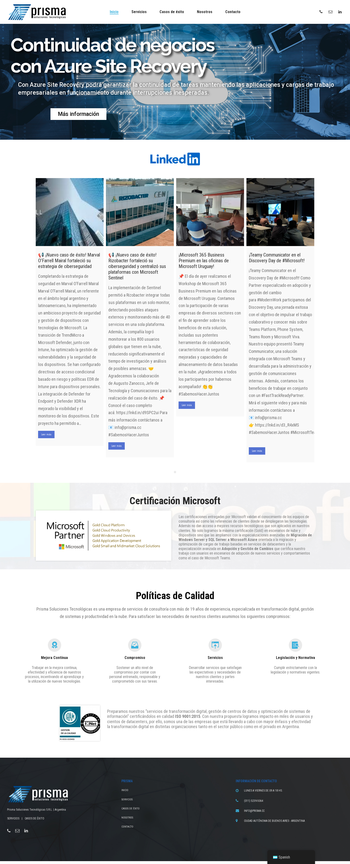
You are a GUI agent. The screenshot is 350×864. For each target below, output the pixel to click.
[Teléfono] (8, 830)
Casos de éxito (130, 808)
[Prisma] (37, 12)
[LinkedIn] (26, 830)
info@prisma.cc (254, 811)
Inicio (124, 790)
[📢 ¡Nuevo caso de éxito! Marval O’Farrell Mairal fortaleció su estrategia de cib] (70, 212)
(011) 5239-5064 (253, 800)
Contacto (127, 826)
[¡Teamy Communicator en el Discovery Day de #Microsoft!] (280, 212)
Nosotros (127, 817)
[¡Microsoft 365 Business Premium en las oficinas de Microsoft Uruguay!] (210, 212)
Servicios (127, 799)
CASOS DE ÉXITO (34, 818)
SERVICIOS (13, 818)
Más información (78, 114)
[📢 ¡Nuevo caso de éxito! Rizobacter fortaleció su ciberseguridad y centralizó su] (140, 212)
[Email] (17, 830)
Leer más (46, 434)
